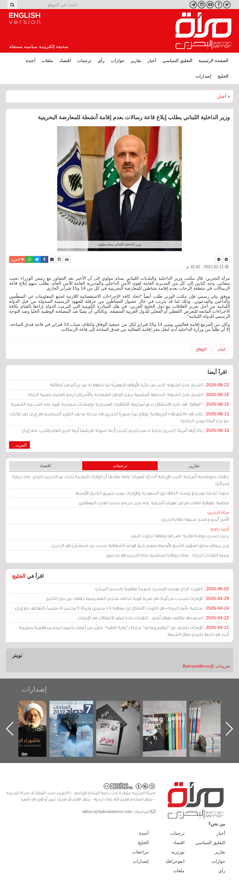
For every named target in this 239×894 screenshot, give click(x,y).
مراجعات (140, 851)
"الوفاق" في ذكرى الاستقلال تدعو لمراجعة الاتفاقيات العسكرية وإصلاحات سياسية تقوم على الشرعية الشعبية (120, 404)
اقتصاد (65, 60)
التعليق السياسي (177, 60)
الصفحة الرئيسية (213, 60)
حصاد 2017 (122, 707)
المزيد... (19, 444)
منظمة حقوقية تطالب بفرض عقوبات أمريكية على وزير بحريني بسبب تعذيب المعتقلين (154, 502)
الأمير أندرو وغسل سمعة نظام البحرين (195, 515)
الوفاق (201, 349)
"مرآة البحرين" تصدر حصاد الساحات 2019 (216, 715)
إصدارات (203, 76)
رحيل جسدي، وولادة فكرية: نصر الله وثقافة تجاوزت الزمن (180, 532)
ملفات (47, 60)
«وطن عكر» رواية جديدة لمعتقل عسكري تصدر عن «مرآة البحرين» (169, 718)
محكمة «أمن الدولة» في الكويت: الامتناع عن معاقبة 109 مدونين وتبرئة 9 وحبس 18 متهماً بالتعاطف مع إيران (122, 608)
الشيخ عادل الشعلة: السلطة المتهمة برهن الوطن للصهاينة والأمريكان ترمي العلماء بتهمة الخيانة (128, 394)
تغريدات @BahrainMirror (206, 666)
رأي (101, 60)
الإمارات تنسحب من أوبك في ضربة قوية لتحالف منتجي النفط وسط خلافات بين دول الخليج (137, 598)
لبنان (221, 349)
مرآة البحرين (204, 31)
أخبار (152, 60)
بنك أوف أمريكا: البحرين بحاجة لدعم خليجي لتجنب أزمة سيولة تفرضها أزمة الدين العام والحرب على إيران (125, 430)
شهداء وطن (29, 707)
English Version (24, 18)
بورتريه (178, 851)
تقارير (136, 60)
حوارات (117, 60)
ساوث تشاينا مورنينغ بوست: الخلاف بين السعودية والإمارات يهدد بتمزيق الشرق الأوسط (152, 493)
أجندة (30, 60)
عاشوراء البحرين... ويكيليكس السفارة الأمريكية (76, 715)
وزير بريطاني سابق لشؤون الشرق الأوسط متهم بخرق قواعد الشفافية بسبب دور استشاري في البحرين (140, 545)
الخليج (223, 76)
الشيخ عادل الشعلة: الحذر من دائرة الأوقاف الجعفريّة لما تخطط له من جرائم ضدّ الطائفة (139, 384)
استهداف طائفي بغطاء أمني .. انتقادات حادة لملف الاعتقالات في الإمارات (153, 617)
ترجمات (84, 60)
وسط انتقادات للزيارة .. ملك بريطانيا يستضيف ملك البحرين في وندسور (167, 555)
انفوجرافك (175, 861)
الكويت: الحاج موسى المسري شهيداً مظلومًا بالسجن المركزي (162, 588)
